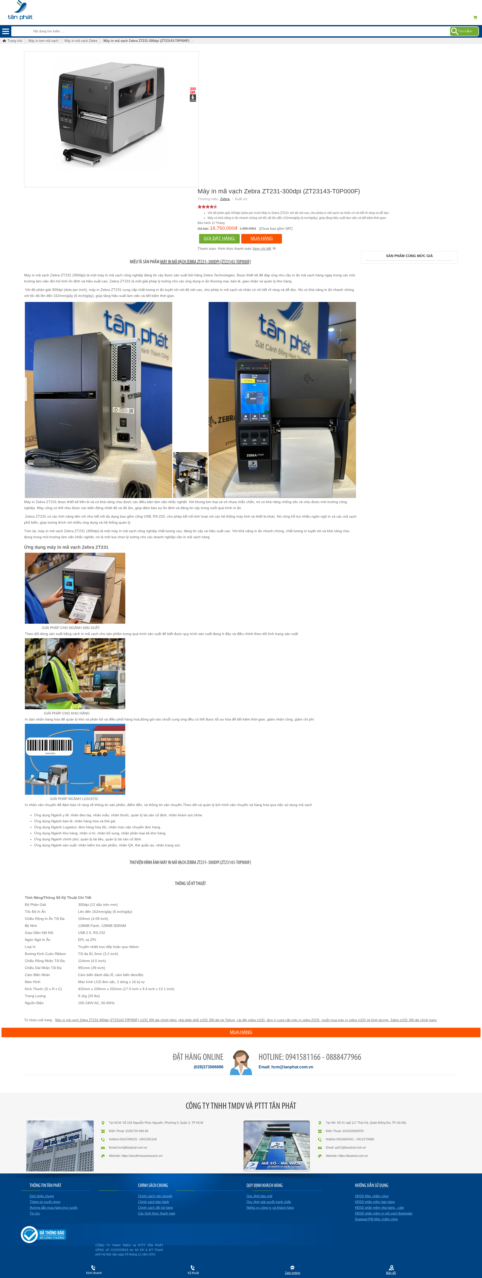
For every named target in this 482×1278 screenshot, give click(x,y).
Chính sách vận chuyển (155, 1196)
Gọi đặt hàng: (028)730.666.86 (219, 240)
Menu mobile (5, 31)
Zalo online (292, 1273)
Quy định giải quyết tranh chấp (269, 1202)
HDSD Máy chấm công (371, 1196)
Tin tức (35, 1213)
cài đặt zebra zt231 (250, 1020)
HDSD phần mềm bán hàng (375, 1202)
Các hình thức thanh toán (156, 1213)
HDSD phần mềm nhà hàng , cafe (379, 1208)
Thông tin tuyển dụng (45, 1202)
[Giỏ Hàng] (477, 18)
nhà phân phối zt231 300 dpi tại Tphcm (206, 1020)
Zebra (225, 199)
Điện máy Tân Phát (28, 7)
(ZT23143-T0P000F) (124, 1020)
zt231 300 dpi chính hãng (158, 1020)
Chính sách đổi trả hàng (155, 1208)
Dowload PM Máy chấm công (376, 1219)
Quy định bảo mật (259, 1196)
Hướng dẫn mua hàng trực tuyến (54, 1208)
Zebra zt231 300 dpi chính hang (412, 1020)
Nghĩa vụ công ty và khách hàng (270, 1208)
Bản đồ (391, 1273)
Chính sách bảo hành (153, 1202)
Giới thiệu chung (42, 1196)
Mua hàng (262, 238)
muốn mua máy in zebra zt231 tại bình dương (354, 1020)
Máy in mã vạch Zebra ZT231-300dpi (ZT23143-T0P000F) (205, 262)
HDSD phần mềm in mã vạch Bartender (383, 1213)
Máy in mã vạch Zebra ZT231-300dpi (82, 1020)
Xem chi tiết (262, 249)
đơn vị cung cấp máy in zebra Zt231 (293, 1020)
